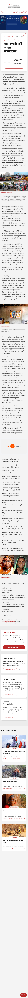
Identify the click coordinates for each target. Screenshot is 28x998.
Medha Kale (17, 63)
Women (16, 39)
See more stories (9, 669)
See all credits (14, 67)
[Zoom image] (25, 17)
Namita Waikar (18, 59)
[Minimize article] (24, 34)
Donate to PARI (13, 647)
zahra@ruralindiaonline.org (8, 621)
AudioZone (8, 39)
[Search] (10, 12)
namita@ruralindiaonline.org (9, 623)
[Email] (19, 669)
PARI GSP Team (18, 61)
